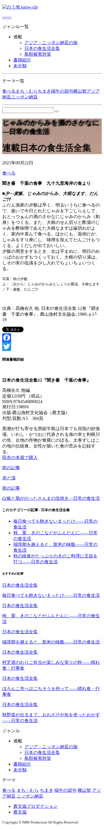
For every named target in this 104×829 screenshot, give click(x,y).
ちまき (44, 91)
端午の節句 (62, 91)
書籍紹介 (22, 60)
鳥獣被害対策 (37, 54)
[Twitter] (52, 346)
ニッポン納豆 (24, 97)
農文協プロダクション (35, 806)
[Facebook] (52, 337)
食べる (9, 91)
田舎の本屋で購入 (20, 457)
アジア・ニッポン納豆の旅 (51, 42)
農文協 (20, 812)
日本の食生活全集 (42, 48)
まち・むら (27, 91)
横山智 (80, 91)
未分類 (20, 65)
